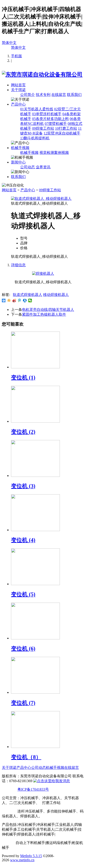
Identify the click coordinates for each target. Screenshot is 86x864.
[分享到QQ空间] (9, 300)
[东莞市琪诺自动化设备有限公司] (42, 74)
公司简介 (27, 95)
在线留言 (58, 95)
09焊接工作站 (43, 128)
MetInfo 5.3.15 (31, 856)
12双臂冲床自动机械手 (62, 133)
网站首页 (18, 85)
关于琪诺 (18, 90)
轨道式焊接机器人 (27, 295)
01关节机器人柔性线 (36, 109)
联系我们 (74, 95)
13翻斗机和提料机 (35, 138)
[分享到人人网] (25, 300)
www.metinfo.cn (22, 860)
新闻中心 (18, 162)
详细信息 (18, 265)
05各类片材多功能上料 (50, 119)
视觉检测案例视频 (54, 152)
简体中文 (9, 43)
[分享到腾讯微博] (20, 300)
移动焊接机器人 (56, 295)
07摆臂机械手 (56, 124)
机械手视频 (20, 148)
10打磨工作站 (66, 128)
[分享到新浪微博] (14, 300)
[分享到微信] (30, 300)
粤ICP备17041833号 (33, 789)
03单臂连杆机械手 (46, 114)
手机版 (16, 56)
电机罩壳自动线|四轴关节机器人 (48, 310)
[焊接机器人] (43, 273)
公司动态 (27, 167)
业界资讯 (43, 167)
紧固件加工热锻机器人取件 (44, 314)
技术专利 (43, 95)
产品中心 (18, 104)
